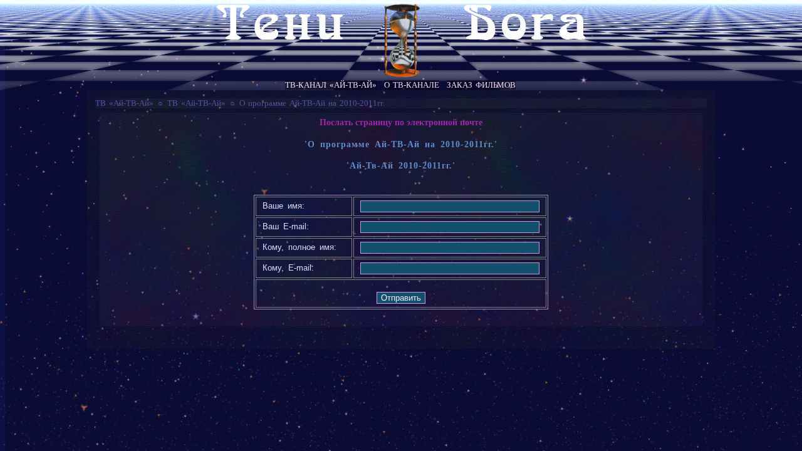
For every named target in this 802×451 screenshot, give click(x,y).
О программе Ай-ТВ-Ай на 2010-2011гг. (312, 103)
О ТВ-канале (411, 85)
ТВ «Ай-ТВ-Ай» (124, 103)
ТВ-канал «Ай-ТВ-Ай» (331, 85)
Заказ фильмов (481, 85)
